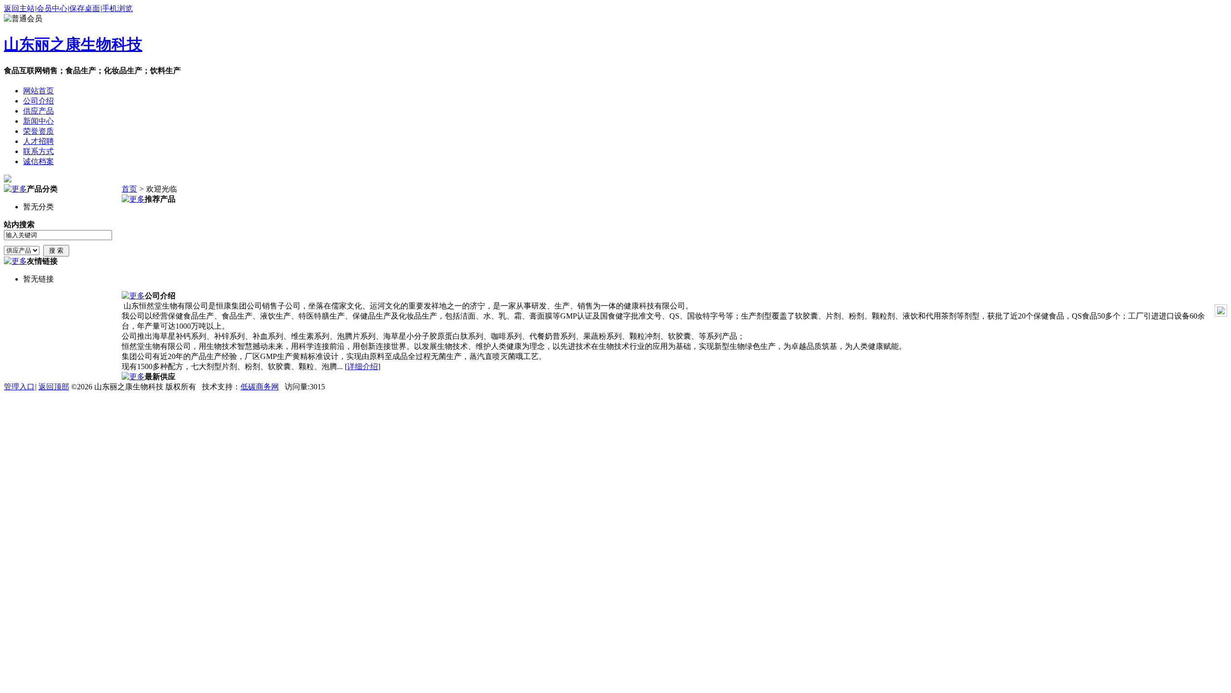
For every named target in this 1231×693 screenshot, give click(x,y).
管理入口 (19, 387)
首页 (129, 189)
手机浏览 (117, 8)
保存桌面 (84, 8)
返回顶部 (53, 387)
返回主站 (19, 8)
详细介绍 (362, 366)
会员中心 (52, 8)
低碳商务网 (259, 387)
